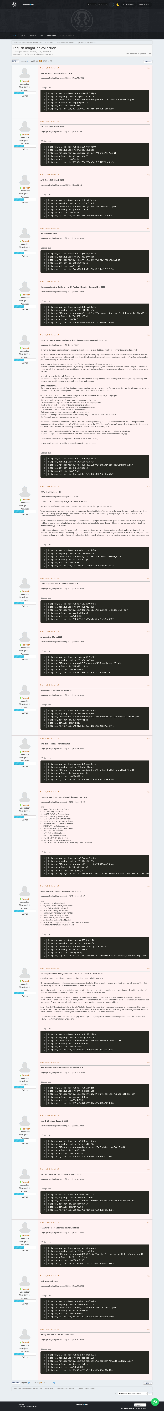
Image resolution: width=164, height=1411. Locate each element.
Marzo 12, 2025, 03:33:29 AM (49, 121)
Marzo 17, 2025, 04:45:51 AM (49, 886)
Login (52, 434)
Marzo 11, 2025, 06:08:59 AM (49, 68)
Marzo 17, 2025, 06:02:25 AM (49, 968)
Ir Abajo (15, 61)
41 (51, 61)
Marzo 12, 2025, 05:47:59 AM (49, 282)
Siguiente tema (144, 54)
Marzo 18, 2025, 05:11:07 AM (49, 1116)
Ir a (116, 1393)
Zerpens (137, 1408)
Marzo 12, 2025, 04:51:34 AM (49, 228)
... (32, 61)
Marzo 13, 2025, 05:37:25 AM (49, 486)
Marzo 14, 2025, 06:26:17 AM (49, 738)
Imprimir (148, 61)
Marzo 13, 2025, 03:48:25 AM (49, 335)
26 (37, 61)
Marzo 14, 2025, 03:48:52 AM (49, 632)
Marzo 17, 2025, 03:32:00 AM (49, 792)
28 (44, 61)
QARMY (143, 1408)
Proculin (26, 81)
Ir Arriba (15, 1383)
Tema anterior (131, 54)
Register (43, 434)
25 (34, 61)
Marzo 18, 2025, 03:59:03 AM (49, 1062)
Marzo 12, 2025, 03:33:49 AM (49, 175)
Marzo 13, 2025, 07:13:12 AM (49, 578)
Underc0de (21, 1404)
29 (46, 61)
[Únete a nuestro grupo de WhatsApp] (155, 1402)
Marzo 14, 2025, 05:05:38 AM (49, 685)
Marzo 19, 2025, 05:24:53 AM (49, 1276)
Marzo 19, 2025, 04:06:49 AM (49, 1222)
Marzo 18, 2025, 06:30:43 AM (49, 1169)
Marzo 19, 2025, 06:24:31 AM (49, 1329)
